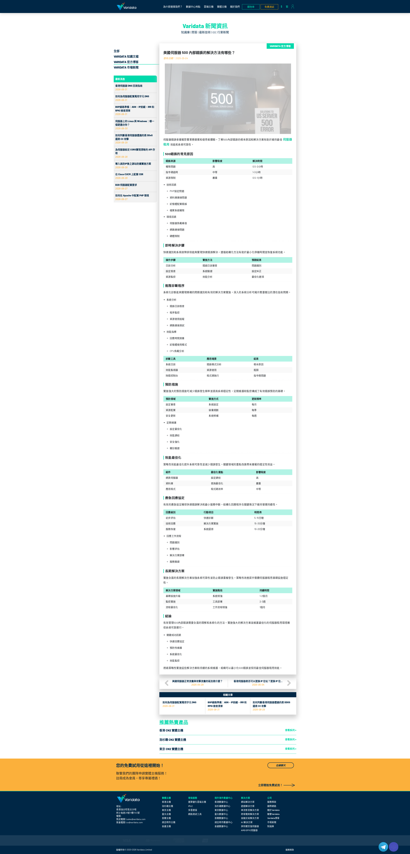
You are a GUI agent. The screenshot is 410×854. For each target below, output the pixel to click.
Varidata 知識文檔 (126, 56)
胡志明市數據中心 (224, 822)
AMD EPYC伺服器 (249, 830)
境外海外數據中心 (224, 797)
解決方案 (245, 797)
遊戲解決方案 (247, 806)
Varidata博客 (273, 818)
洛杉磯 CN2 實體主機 (172, 739)
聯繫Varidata (273, 814)
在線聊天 (281, 765)
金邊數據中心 (221, 826)
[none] (287, 6)
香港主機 (166, 801)
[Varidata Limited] (126, 6)
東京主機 (166, 810)
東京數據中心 (221, 810)
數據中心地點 (193, 6)
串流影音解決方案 (250, 810)
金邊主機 (166, 826)
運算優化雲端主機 (197, 801)
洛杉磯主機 (167, 806)
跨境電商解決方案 (250, 814)
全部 (116, 51)
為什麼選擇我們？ (172, 6)
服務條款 (271, 801)
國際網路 (271, 806)
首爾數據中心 (221, 818)
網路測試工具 (195, 814)
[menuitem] (287, 6)
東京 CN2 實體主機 (171, 749)
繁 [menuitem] (287, 6)
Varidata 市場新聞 (126, 67)
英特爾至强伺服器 (250, 826)
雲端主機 (208, 6)
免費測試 (269, 6)
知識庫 (270, 826)
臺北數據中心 (221, 814)
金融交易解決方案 (250, 818)
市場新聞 (271, 822)
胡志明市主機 (168, 822)
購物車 (250, 6)
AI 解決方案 (247, 822)
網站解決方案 (247, 801)
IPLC (190, 806)
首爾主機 (166, 818)
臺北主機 (166, 814)
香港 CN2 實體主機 (171, 730)
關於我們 (235, 6)
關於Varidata (273, 810)
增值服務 (192, 797)
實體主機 (222, 6)
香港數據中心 (221, 801)
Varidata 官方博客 (126, 62)
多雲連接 (192, 810)
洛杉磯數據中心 (222, 806)
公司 (269, 797)
